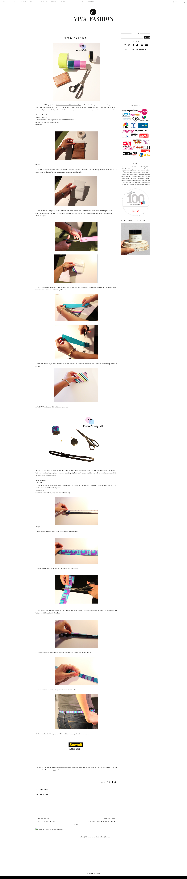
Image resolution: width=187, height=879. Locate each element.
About (13, 2)
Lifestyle (43, 2)
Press (81, 2)
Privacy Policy (96, 837)
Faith (63, 2)
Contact (90, 2)
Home (4, 2)
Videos (71, 2)
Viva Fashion (96, 873)
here (148, 184)
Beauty (54, 2)
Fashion (23, 2)
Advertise (88, 837)
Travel (32, 2)
